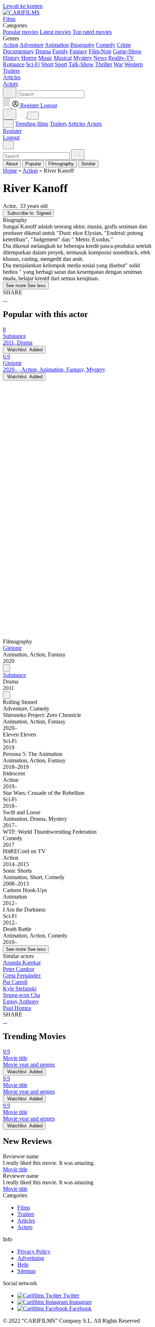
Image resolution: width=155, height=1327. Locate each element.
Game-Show (127, 51)
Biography (82, 45)
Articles (76, 124)
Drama (43, 51)
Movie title (15, 1169)
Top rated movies (92, 32)
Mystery (82, 58)
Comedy (105, 45)
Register (12, 131)
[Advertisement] (77, 457)
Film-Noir (100, 51)
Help (22, 1264)
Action (10, 45)
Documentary (18, 51)
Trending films (31, 124)
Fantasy (78, 51)
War (118, 64)
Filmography (61, 163)
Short (47, 64)
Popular (33, 163)
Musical (63, 58)
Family (60, 51)
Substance (14, 675)
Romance (14, 64)
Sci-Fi (33, 64)
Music (45, 58)
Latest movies (55, 32)
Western (133, 64)
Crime (124, 45)
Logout (11, 137)
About (12, 163)
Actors (94, 124)
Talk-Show (81, 64)
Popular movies (20, 32)
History (11, 58)
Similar (88, 163)
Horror (29, 58)
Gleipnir (12, 648)
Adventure (31, 45)
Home (10, 171)
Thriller (103, 64)
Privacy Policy (33, 1251)
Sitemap (26, 1271)
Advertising (30, 1258)
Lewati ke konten (23, 6)
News (100, 58)
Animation (57, 45)
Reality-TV (121, 58)
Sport (61, 64)
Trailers (58, 124)
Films (23, 1207)
